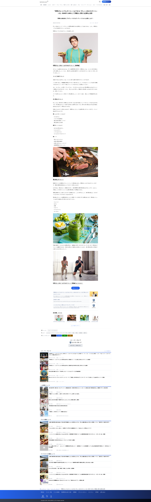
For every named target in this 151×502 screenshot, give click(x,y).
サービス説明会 (56, 492)
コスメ (94, 4)
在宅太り (69, 332)
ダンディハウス (59, 332)
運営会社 (42, 492)
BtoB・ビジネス (67, 4)
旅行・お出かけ (74, 4)
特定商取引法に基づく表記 (66, 492)
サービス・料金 (49, 492)
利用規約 (74, 492)
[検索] (100, 1)
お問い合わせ (102, 492)
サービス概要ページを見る (142, 499)
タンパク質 (65, 332)
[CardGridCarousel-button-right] (98, 318)
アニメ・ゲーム (59, 4)
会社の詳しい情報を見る (75, 345)
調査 (109, 4)
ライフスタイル (99, 4)
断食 (73, 332)
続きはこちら (75, 288)
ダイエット (53, 332)
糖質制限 (80, 332)
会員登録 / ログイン (106, 1)
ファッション (89, 4)
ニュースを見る (106, 350)
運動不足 (85, 332)
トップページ (43, 488)
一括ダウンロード (76, 325)
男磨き (77, 332)
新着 (41, 4)
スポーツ (53, 4)
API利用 (96, 492)
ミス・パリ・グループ (94, 22)
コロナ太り (48, 332)
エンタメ (49, 4)
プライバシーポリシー (82, 492)
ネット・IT (83, 4)
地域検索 (44, 4)
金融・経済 (105, 4)
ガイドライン (90, 492)
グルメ (79, 4)
